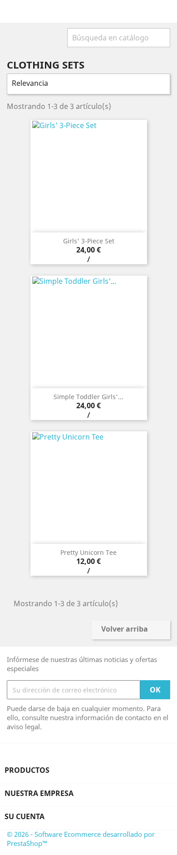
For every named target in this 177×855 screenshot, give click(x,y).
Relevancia (87, 84)
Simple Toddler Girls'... (88, 396)
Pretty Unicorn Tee (88, 552)
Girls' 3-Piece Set (88, 241)
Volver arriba (130, 630)
